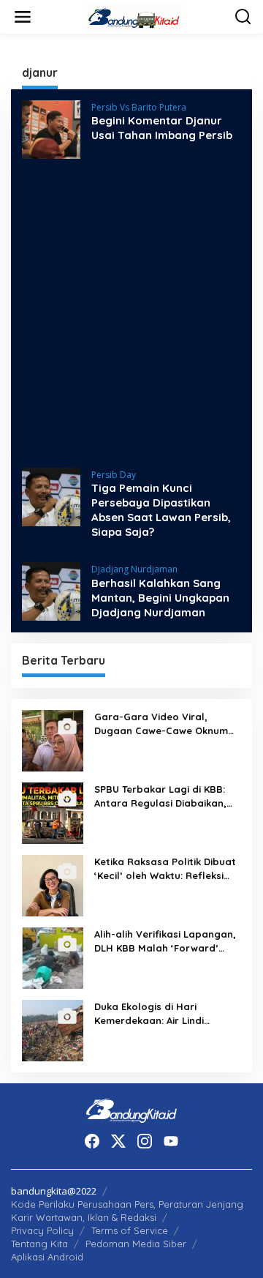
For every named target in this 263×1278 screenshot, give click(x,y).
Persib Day (113, 474)
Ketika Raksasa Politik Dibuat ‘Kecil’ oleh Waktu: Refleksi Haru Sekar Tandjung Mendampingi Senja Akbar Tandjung (165, 868)
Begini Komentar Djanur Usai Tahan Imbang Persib (161, 127)
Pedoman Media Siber (135, 1243)
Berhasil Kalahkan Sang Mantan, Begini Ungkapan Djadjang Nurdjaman (160, 597)
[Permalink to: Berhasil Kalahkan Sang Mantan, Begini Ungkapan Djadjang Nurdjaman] (51, 590)
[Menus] (22, 17)
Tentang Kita (39, 1243)
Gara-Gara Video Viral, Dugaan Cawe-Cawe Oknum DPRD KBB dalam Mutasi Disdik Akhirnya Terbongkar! (161, 723)
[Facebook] (92, 1141)
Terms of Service (129, 1230)
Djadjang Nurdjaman (134, 569)
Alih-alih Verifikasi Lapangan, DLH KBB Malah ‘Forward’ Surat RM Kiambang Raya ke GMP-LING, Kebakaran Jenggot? (165, 941)
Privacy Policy (42, 1230)
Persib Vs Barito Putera (138, 107)
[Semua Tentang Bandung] (134, 16)
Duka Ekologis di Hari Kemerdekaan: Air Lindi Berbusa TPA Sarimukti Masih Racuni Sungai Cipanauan (164, 1013)
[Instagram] (144, 1141)
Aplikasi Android (47, 1257)
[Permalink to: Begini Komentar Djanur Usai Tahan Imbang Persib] (51, 128)
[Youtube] (170, 1141)
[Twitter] (118, 1141)
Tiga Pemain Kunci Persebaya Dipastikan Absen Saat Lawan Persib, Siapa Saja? (161, 510)
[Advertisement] (131, 313)
